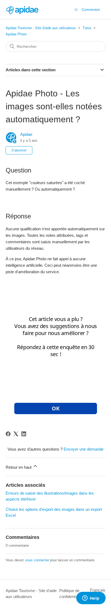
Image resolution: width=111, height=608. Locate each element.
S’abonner (19, 150)
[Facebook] (8, 433)
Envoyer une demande (83, 449)
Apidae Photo (16, 34)
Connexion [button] (91, 9)
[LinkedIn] (23, 433)
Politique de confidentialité (71, 593)
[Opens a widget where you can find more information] (91, 598)
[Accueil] (22, 10)
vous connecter (37, 560)
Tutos (86, 28)
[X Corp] (15, 433)
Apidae (26, 134)
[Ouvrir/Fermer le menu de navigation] (76, 9)
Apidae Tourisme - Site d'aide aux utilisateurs (41, 28)
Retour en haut (19, 467)
